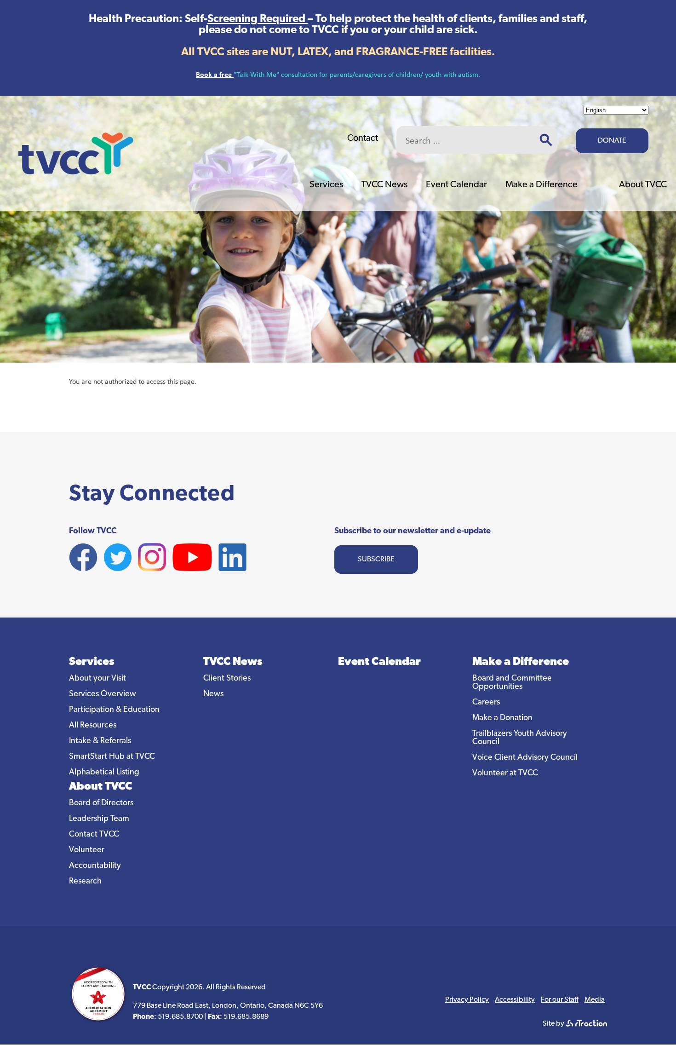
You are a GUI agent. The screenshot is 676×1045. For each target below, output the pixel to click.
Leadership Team (99, 819)
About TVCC (643, 185)
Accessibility (515, 1000)
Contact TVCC (94, 835)
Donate (612, 140)
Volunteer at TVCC (505, 773)
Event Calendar (456, 185)
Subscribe (376, 559)
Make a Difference (541, 185)
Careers (486, 703)
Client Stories (227, 679)
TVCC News (384, 185)
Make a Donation (502, 718)
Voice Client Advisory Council (525, 758)
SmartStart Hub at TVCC (112, 757)
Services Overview (102, 694)
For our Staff (560, 1000)
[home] (75, 172)
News (213, 694)
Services (326, 185)
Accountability (95, 866)
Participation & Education (114, 710)
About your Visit (97, 679)
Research (85, 882)
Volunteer (86, 850)
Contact (362, 138)
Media (594, 1000)
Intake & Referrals (100, 741)
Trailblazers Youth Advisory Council (519, 738)
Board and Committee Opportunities (512, 683)
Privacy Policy (467, 1000)
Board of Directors (101, 803)
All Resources (92, 726)
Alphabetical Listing (104, 772)
